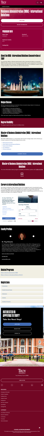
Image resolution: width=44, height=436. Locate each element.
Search (3, 2)
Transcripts (3, 418)
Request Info (17, 328)
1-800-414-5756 (39, 169)
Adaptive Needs (4, 398)
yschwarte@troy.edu (6, 259)
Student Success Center (7, 290)
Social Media (3, 404)
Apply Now (21, 20)
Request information (22, 24)
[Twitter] (12, 385)
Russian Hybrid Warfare (7, 145)
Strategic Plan (3, 406)
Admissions (4, 293)
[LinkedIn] (32, 385)
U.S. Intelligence (6, 147)
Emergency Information (5, 392)
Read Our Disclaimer (4, 414)
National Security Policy (8, 142)
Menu (41, 3)
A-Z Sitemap (3, 416)
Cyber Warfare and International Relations (11, 144)
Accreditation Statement (5, 412)
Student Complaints (4, 394)
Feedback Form (4, 396)
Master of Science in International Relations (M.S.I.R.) (12, 274)
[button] (10, 236)
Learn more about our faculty (8, 253)
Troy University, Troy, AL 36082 (22, 375)
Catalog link (5, 45)
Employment (3, 400)
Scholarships (4, 286)
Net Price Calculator (4, 402)
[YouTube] (42, 385)
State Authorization (4, 420)
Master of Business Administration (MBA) (9, 272)
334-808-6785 (5, 256)
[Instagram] (22, 385)
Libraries (4, 297)
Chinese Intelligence (7, 149)
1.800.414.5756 (22, 380)
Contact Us (17, 333)
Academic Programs (5, 6)
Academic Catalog (22, 153)
